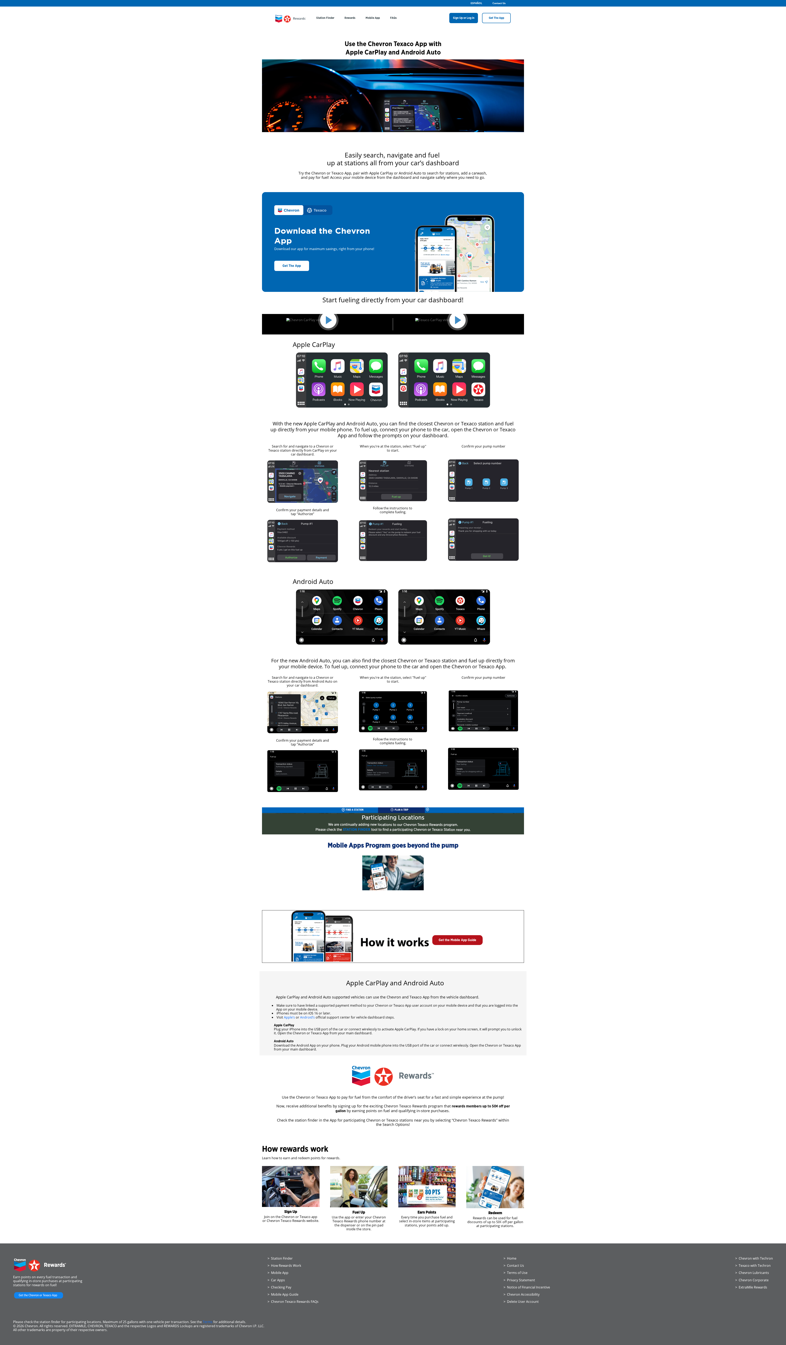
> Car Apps (276, 1280)
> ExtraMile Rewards (751, 1287)
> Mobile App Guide (283, 1294)
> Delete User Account (521, 1301)
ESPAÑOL (476, 3)
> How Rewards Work (284, 1265)
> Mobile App (278, 1272)
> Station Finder (280, 1258)
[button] (457, 940)
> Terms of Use (515, 1272)
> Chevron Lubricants (752, 1272)
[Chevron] (290, 21)
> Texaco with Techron (753, 1265)
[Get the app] (38, 1298)
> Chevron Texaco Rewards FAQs (293, 1301)
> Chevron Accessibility (522, 1294)
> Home (510, 1258)
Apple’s (289, 1017)
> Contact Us (514, 1265)
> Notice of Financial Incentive (527, 1287)
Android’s (307, 1017)
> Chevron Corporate (752, 1280)
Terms (207, 1322)
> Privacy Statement (519, 1280)
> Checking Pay (279, 1287)
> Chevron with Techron (754, 1258)
